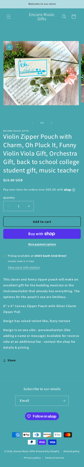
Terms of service (54, 457)
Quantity (9, 197)
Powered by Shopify (47, 451)
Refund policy (72, 451)
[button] (8, 16)
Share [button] (12, 360)
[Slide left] (32, 123)
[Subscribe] (63, 401)
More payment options (42, 244)
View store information (24, 267)
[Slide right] (51, 123)
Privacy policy (32, 457)
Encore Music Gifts (24, 451)
